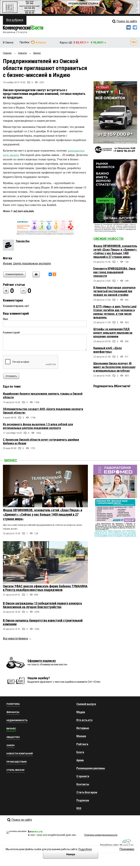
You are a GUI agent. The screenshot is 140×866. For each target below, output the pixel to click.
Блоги (80, 752)
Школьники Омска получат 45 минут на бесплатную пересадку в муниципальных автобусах (114, 367)
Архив (80, 760)
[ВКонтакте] (50, 274)
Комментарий (11, 332)
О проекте (82, 776)
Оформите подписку (42, 661)
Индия (7, 263)
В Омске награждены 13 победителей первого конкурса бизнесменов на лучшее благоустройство (42, 605)
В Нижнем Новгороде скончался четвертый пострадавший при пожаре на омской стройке (114, 291)
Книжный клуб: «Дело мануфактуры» (107, 349)
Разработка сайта (109, 845)
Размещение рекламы (90, 768)
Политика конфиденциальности (100, 835)
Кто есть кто (84, 720)
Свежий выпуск (86, 704)
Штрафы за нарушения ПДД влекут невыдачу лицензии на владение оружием (112, 332)
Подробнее (85, 849)
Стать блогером (86, 792)
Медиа (80, 712)
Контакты (82, 784)
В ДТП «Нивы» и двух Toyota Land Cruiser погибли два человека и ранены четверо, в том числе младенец (114, 312)
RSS (78, 808)
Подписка (82, 800)
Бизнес (10, 460)
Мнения (81, 736)
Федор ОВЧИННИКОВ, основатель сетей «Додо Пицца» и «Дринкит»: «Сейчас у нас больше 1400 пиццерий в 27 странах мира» (115, 251)
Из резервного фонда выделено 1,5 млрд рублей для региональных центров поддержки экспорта (38, 426)
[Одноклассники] (54, 274)
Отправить (11, 376)
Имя (5, 319)
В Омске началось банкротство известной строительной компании (43, 622)
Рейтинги (82, 744)
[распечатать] (35, 276)
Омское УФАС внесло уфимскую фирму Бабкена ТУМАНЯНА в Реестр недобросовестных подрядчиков (45, 588)
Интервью (82, 728)
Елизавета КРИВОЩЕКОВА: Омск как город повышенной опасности (114, 272)
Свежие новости (108, 239)
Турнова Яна (23, 241)
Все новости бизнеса (15, 638)
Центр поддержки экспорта (32, 263)
